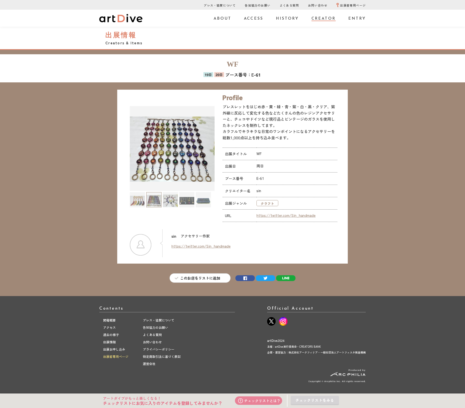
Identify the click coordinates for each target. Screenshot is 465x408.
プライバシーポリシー (158, 349)
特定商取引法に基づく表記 (162, 356)
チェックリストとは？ (262, 400)
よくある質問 (289, 5)
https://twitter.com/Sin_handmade (286, 215)
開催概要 (109, 320)
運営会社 (149, 363)
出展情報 (109, 342)
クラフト (267, 203)
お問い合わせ (317, 5)
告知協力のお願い (258, 5)
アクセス (109, 327)
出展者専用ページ (353, 5)
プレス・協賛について (220, 5)
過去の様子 (111, 334)
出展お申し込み (114, 349)
